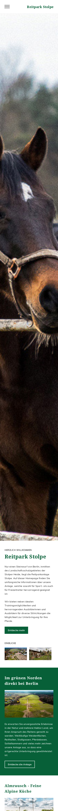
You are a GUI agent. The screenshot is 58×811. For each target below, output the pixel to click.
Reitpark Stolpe (40, 7)
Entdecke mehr (16, 630)
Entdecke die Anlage (20, 764)
